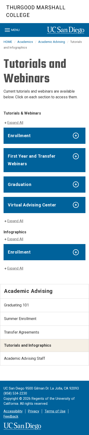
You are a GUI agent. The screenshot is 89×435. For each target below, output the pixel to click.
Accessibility (13, 411)
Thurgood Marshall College (36, 11)
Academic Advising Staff (24, 358)
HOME (8, 42)
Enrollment (19, 135)
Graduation (19, 184)
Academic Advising (51, 42)
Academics (25, 42)
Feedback (11, 417)
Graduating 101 (16, 305)
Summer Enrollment (20, 318)
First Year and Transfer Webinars (32, 160)
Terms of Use (55, 411)
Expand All (15, 123)
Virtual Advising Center (32, 204)
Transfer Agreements (21, 332)
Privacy (33, 411)
